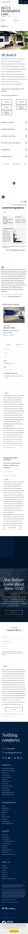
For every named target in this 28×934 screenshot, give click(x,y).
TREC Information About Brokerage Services (10, 902)
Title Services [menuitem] (5, 852)
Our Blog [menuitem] (4, 874)
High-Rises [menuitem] (4, 779)
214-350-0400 (10, 749)
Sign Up (14, 612)
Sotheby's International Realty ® (7, 889)
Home (2, 294)
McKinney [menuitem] (4, 812)
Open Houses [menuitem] (5, 788)
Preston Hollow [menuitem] (6, 817)
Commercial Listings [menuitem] (7, 786)
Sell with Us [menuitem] (5, 834)
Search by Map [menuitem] (6, 790)
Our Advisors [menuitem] (5, 868)
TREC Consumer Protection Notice (8, 899)
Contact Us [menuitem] (5, 876)
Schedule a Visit (19, 344)
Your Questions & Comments (10, 373)
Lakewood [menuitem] (4, 810)
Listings (8, 294)
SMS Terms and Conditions (19, 432)
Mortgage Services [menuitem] (7, 850)
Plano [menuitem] (3, 814)
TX (12, 294)
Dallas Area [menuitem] (5, 773)
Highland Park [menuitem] (5, 808)
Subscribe (12, 527)
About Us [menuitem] (4, 865)
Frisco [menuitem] (3, 806)
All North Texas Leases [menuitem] (8, 794)
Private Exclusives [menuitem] (6, 843)
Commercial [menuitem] (5, 848)
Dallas (16, 294)
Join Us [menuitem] (4, 870)
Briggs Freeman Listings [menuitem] (8, 768)
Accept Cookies (14, 931)
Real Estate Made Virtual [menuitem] (8, 854)
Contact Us (5, 335)
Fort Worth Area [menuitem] (6, 775)
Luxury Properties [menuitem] (6, 777)
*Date (4, 361)
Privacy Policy (21, 714)
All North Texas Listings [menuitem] (8, 770)
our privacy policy (7, 432)
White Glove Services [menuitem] (8, 841)
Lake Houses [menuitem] (5, 784)
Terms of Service (9, 447)
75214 (4, 296)
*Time (4, 367)
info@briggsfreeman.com (13, 753)
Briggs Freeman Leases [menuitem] (8, 792)
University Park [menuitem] (6, 821)
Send (14, 709)
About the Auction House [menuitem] (8, 878)
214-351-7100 (9, 328)
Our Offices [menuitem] (5, 872)
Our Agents (11, 335)
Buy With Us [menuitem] (6, 839)
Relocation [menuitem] (4, 845)
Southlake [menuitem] (4, 819)
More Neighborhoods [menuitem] (7, 823)
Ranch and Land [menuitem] (6, 781)
